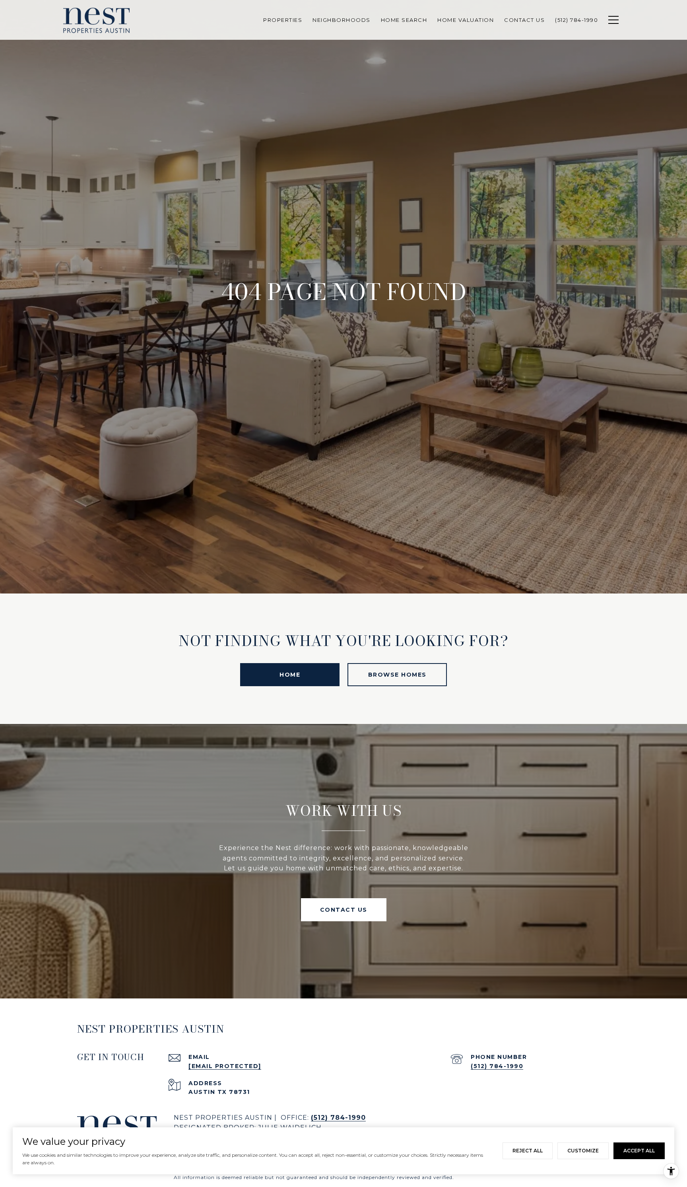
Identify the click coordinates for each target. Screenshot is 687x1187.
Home (289, 674)
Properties (282, 20)
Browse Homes (397, 674)
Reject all (527, 1151)
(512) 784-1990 (497, 1066)
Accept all (639, 1151)
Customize (583, 1151)
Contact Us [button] (343, 909)
